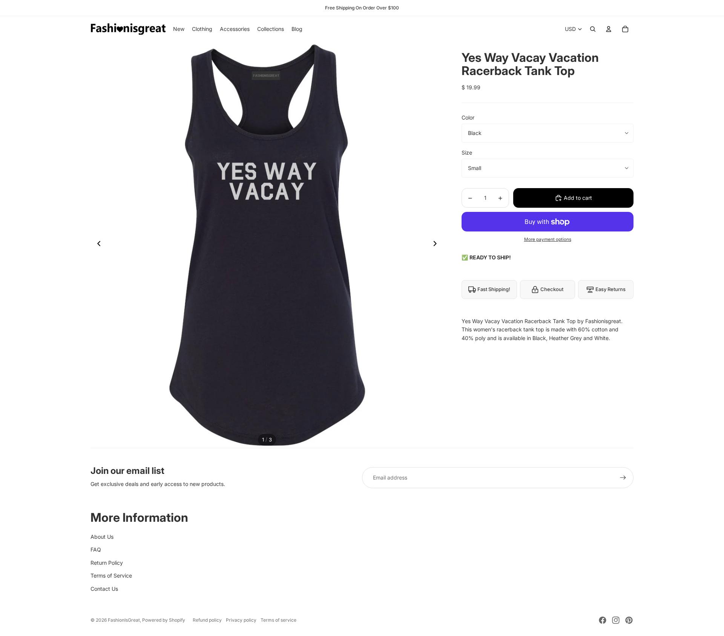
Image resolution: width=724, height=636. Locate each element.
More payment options (547, 239)
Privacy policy (241, 620)
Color (468, 117)
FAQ (95, 549)
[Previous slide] (96, 245)
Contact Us (104, 588)
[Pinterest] (629, 620)
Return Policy (106, 562)
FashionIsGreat (124, 620)
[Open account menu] (608, 29)
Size (467, 152)
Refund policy (207, 620)
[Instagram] (615, 620)
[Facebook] (602, 620)
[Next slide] (437, 245)
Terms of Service (111, 575)
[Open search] (592, 29)
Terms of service (278, 620)
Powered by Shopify (163, 620)
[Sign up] (623, 477)
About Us (102, 536)
